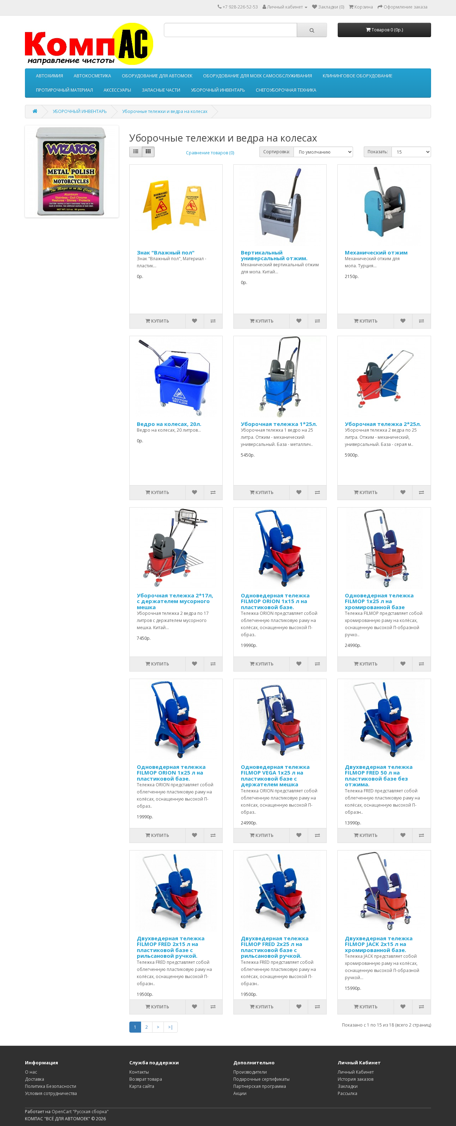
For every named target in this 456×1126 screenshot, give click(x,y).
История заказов (355, 1079)
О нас (31, 1072)
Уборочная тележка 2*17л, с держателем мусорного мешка (175, 601)
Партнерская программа (259, 1086)
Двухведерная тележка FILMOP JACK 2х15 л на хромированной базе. (379, 944)
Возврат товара (145, 1079)
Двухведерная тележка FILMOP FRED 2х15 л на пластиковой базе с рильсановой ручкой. (170, 947)
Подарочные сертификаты (261, 1079)
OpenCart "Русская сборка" (80, 1112)
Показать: (378, 152)
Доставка (34, 1079)
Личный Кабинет (356, 1072)
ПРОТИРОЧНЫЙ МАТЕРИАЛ (64, 90)
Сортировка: (276, 152)
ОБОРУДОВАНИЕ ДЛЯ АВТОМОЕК (157, 76)
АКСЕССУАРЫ (117, 90)
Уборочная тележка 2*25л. (383, 423)
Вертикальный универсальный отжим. (274, 255)
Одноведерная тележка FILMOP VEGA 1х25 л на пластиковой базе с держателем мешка (275, 775)
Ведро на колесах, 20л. (169, 423)
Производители (250, 1072)
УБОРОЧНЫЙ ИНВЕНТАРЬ (218, 90)
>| (170, 1027)
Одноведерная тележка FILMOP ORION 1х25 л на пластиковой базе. (171, 772)
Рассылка (347, 1093)
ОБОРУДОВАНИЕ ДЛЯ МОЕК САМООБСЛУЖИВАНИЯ (257, 76)
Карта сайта (141, 1086)
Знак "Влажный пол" (166, 252)
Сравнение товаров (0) (210, 153)
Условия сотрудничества (51, 1093)
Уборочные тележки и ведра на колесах (164, 111)
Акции (240, 1093)
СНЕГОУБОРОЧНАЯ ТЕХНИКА (286, 90)
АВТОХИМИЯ (49, 76)
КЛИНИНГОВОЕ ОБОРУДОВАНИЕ (357, 76)
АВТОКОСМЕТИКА (92, 76)
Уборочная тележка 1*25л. (279, 423)
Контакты (139, 1072)
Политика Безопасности (50, 1086)
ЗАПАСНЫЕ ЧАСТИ (161, 90)
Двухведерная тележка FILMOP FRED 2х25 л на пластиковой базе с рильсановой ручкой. (275, 947)
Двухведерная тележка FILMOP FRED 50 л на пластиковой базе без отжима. (379, 775)
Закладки (348, 1086)
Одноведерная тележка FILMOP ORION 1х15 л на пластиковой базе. (275, 601)
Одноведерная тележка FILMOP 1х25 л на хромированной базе (379, 601)
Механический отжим (376, 252)
